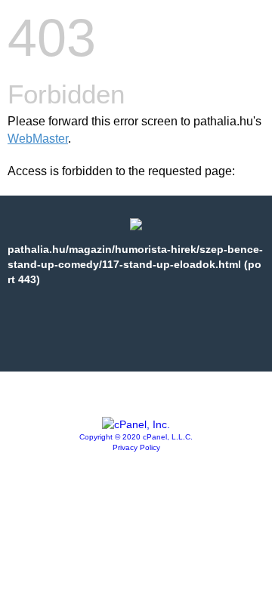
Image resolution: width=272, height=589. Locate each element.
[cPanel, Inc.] (136, 424)
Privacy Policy (136, 447)
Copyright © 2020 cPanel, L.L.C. (136, 437)
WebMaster (38, 138)
